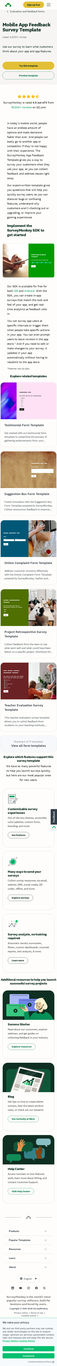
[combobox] (28, 1278)
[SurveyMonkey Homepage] (8, 5)
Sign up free (33, 4)
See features (18, 835)
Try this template (28, 65)
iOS (16, 291)
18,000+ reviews (21, 107)
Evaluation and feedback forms (27, 11)
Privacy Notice (10, 1340)
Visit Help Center (21, 1191)
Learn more (18, 960)
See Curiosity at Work (23, 1118)
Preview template (28, 75)
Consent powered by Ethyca (39, 1362)
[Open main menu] (48, 5)
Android (29, 291)
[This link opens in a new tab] (13, 1288)
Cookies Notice (27, 1340)
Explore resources (22, 1046)
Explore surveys (20, 897)
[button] (28, 1231)
